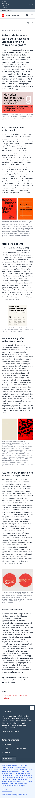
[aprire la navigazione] (32, 15)
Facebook (7, 744)
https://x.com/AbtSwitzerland (15, 748)
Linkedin (7, 752)
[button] (32, 708)
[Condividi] (32, 23)
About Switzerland (12, 15)
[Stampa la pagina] (28, 23)
